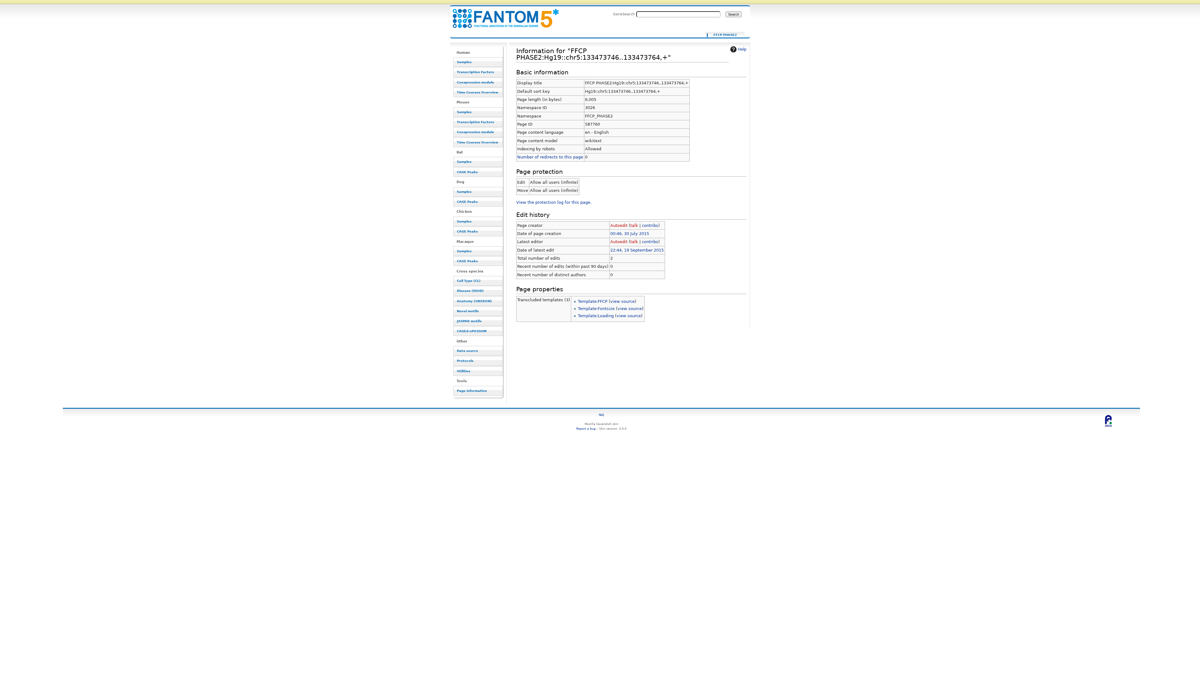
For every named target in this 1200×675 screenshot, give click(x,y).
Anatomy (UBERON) (474, 301)
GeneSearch (624, 14)
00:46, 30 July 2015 (629, 233)
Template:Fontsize (596, 308)
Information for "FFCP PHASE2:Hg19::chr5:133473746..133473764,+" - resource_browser (502, 15)
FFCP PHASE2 (725, 35)
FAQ (601, 415)
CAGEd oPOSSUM (472, 331)
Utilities (463, 371)
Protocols (465, 360)
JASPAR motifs (469, 321)
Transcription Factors (475, 72)
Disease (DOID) (470, 290)
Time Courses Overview (477, 92)
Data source (467, 350)
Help (742, 49)
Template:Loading (596, 315)
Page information (472, 390)
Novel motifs (468, 311)
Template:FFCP (593, 301)
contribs (650, 225)
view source (622, 301)
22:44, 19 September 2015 (637, 250)
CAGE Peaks (467, 172)
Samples (464, 62)
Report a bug (586, 428)
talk (634, 225)
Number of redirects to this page (550, 157)
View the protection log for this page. (554, 202)
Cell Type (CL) (469, 280)
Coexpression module (475, 82)
